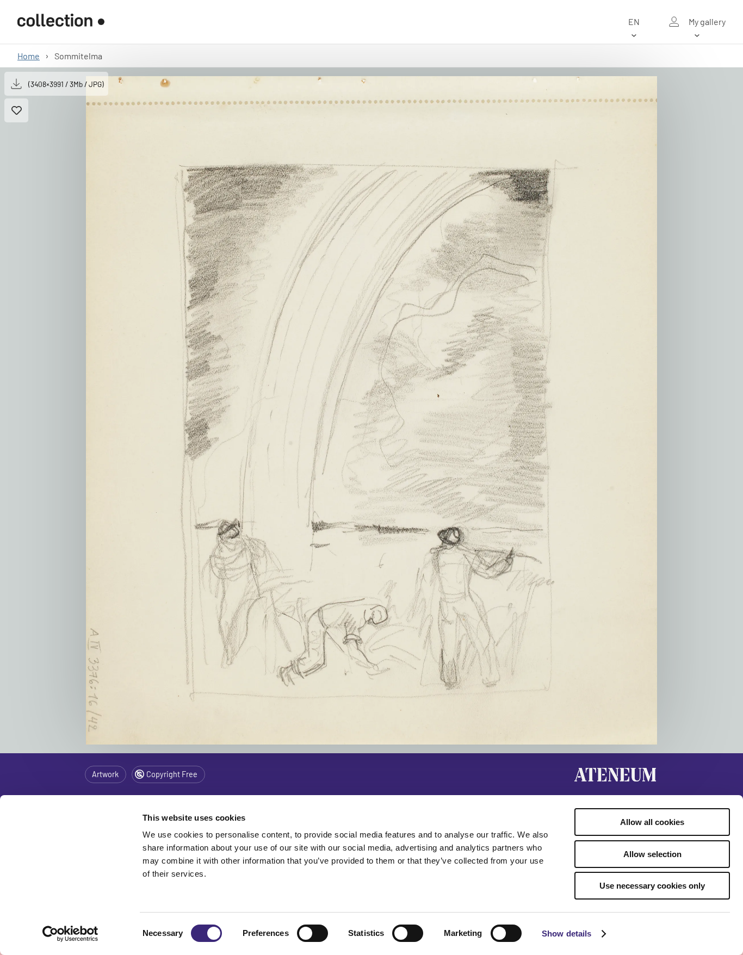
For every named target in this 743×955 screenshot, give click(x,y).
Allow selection (652, 854)
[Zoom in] (371, 410)
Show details (566, 933)
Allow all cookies (652, 822)
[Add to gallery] (16, 110)
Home (28, 56)
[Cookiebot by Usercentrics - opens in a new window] (70, 934)
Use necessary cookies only (652, 885)
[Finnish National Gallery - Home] (61, 22)
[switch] (312, 933)
